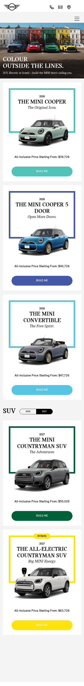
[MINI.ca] (10, 7)
